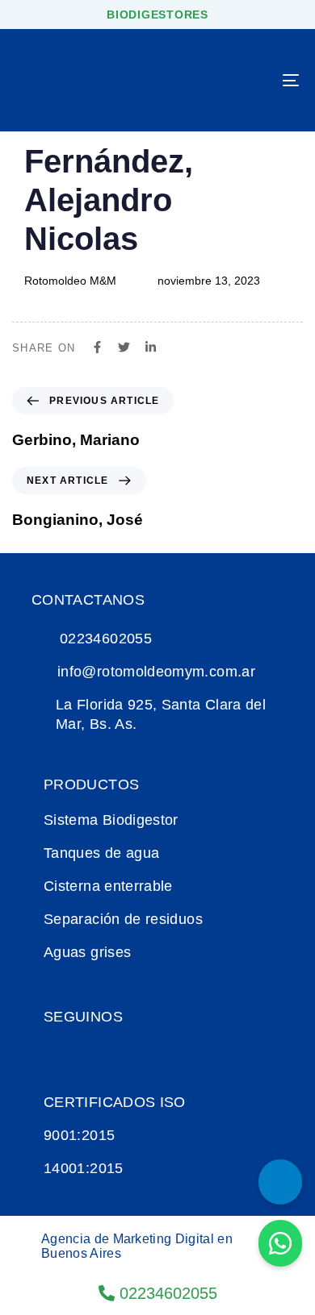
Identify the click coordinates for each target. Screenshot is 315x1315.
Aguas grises (87, 952)
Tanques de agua (101, 853)
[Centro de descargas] (280, 1182)
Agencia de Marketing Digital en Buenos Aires (137, 1246)
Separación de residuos (123, 919)
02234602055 (166, 1293)
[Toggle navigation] (251, 80)
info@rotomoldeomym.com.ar (156, 672)
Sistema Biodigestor (111, 820)
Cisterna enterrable (108, 886)
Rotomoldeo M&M (70, 280)
